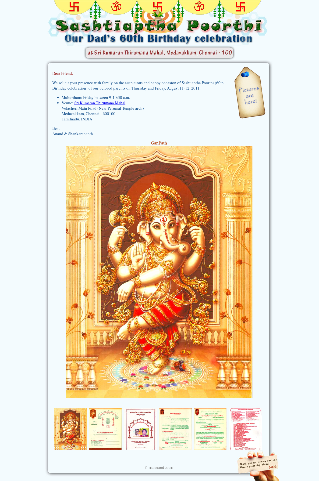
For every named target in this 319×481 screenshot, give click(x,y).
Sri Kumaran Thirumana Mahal (99, 102)
